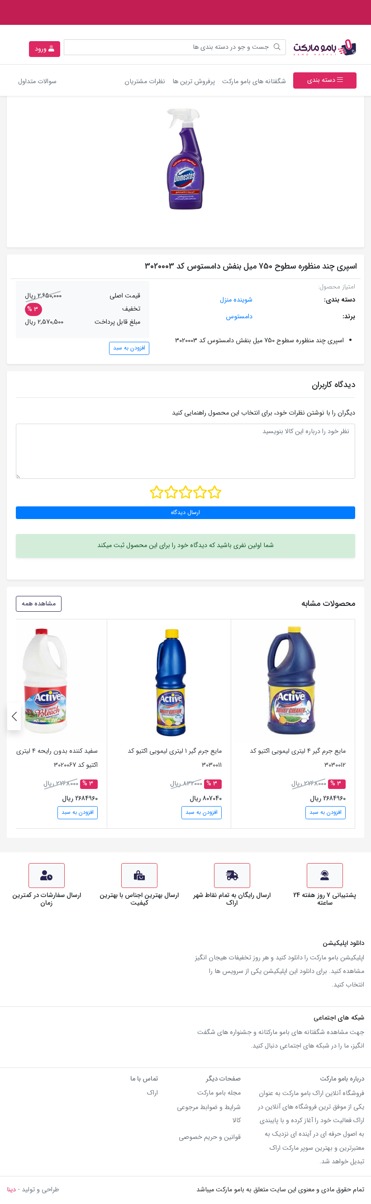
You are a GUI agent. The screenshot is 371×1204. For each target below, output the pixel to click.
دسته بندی (322, 80)
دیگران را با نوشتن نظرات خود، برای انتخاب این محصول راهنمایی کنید (263, 413)
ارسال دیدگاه (185, 512)
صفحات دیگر (223, 1079)
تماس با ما (144, 1079)
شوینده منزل (236, 300)
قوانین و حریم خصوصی (210, 1137)
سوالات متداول (37, 81)
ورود (41, 49)
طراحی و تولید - (33, 1190)
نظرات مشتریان (144, 81)
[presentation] (14, 716)
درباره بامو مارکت (342, 1079)
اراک (152, 1093)
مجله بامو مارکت (219, 1093)
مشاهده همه (39, 604)
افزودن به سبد (129, 348)
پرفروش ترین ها (193, 81)
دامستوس (239, 317)
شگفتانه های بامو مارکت (252, 81)
